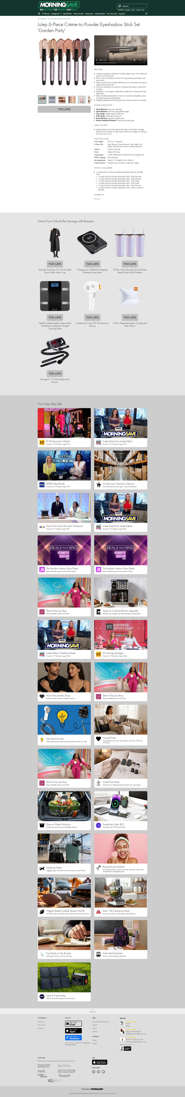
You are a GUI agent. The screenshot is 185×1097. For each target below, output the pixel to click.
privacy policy (71, 1044)
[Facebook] (93, 1071)
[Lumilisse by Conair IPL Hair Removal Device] (92, 312)
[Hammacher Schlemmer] (46, 1065)
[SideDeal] (46, 1075)
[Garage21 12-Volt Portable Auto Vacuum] (55, 369)
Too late (64, 109)
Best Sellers (67, 13)
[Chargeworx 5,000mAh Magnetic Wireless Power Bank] (92, 259)
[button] (39, 13)
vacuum (138, 10)
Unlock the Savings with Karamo (60, 18)
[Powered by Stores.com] (92, 1089)
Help (93, 1018)
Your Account (112, 13)
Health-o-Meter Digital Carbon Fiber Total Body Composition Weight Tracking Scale (55, 326)
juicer (133, 10)
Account (67, 1018)
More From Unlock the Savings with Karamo (66, 221)
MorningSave (42, 18)
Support (122, 13)
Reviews (123, 1018)
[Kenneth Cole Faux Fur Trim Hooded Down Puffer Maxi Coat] (55, 259)
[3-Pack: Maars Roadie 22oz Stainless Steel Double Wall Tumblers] (130, 259)
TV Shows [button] (45, 13)
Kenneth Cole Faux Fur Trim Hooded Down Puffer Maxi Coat (55, 271)
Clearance (89, 13)
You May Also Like (50, 404)
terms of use (87, 1043)
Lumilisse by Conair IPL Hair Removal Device (92, 324)
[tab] (42, 100)
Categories (55, 13)
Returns (94, 1028)
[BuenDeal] (66, 1075)
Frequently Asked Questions (100, 1022)
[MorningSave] (66, 1070)
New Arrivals (78, 13)
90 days (97, 199)
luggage (127, 10)
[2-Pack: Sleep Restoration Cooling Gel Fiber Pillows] (130, 312)
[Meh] (46, 1070)
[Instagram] (98, 1071)
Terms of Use (112, 1093)
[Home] (59, 4)
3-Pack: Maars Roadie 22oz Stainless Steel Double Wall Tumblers (130, 271)
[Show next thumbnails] (90, 99)
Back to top (92, 1012)
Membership (100, 13)
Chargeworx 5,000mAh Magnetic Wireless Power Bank (92, 271)
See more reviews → (126, 1045)
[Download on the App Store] (99, 1062)
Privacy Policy (103, 1093)
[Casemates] (56, 1080)
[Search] (120, 6)
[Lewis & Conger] (66, 1065)
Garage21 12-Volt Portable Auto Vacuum (55, 380)
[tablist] (64, 99)
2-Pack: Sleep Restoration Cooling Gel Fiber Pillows (130, 324)
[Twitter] (103, 1071)
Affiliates (94, 1031)
